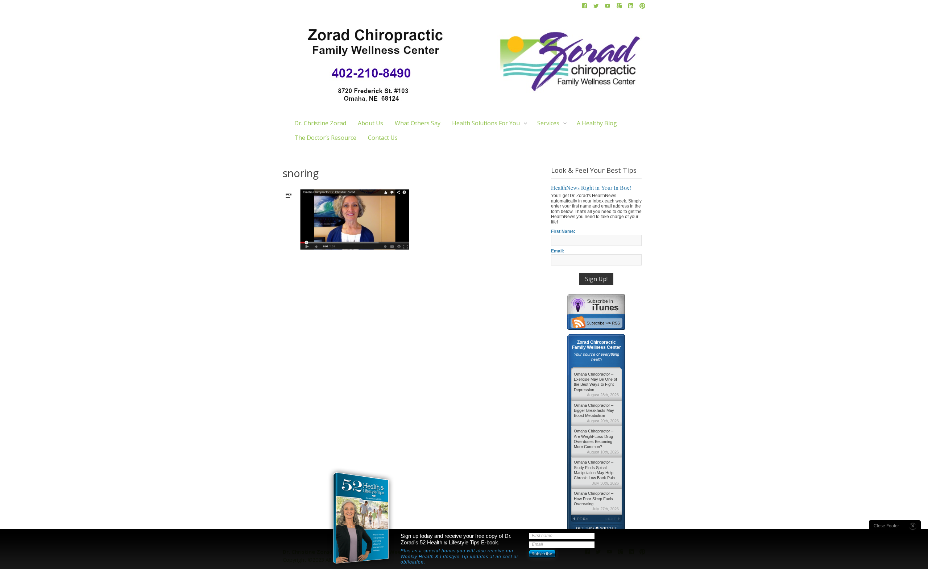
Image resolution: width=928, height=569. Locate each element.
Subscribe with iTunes (596, 304)
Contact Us (383, 138)
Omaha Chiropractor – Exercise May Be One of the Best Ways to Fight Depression (596, 384)
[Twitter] (596, 7)
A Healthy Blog (597, 123)
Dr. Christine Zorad (320, 123)
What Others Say (417, 123)
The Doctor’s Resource (325, 138)
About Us (370, 123)
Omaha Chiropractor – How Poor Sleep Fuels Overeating (596, 501)
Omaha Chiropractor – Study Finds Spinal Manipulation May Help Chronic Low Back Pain (596, 472)
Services (548, 123)
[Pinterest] (642, 7)
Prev (583, 518)
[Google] (619, 7)
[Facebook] (584, 7)
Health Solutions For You (486, 123)
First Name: (563, 231)
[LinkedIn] (631, 7)
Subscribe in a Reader (596, 322)
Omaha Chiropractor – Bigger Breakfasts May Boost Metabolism (596, 413)
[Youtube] (607, 7)
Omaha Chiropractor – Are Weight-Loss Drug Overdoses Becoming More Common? (596, 441)
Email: (557, 251)
